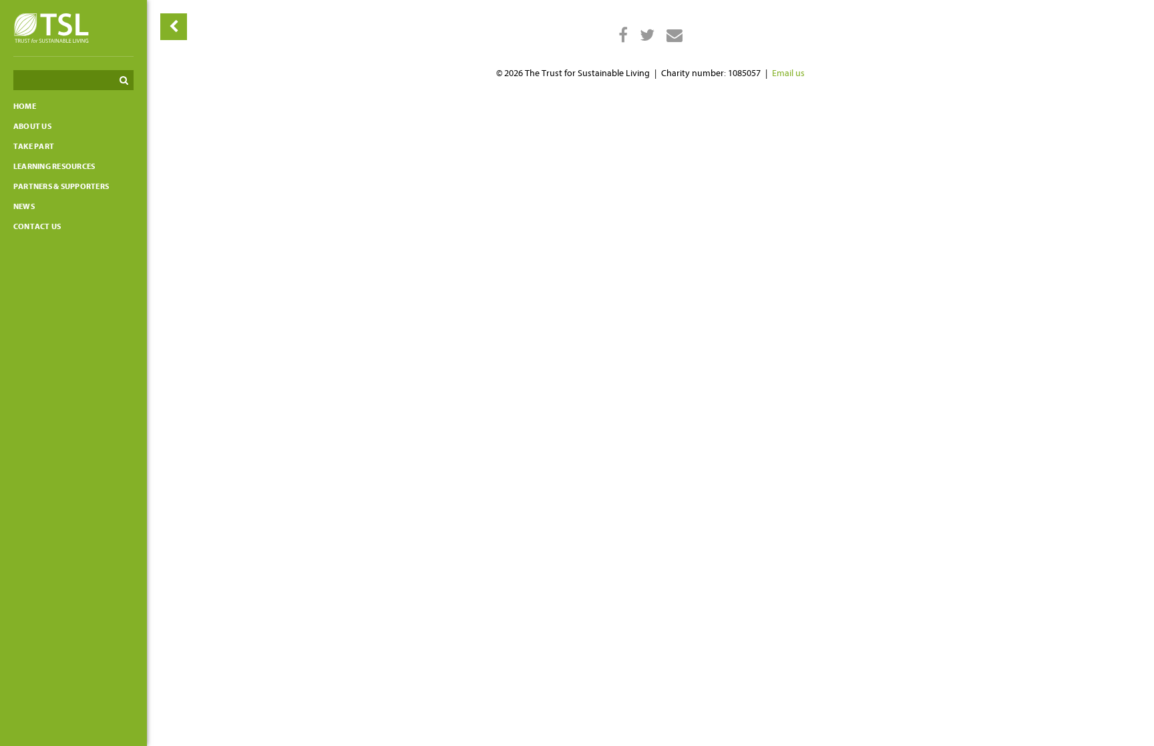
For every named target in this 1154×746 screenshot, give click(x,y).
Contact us (37, 226)
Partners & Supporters (61, 186)
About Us (32, 126)
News (24, 206)
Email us (788, 73)
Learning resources (54, 166)
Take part (33, 146)
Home (24, 106)
